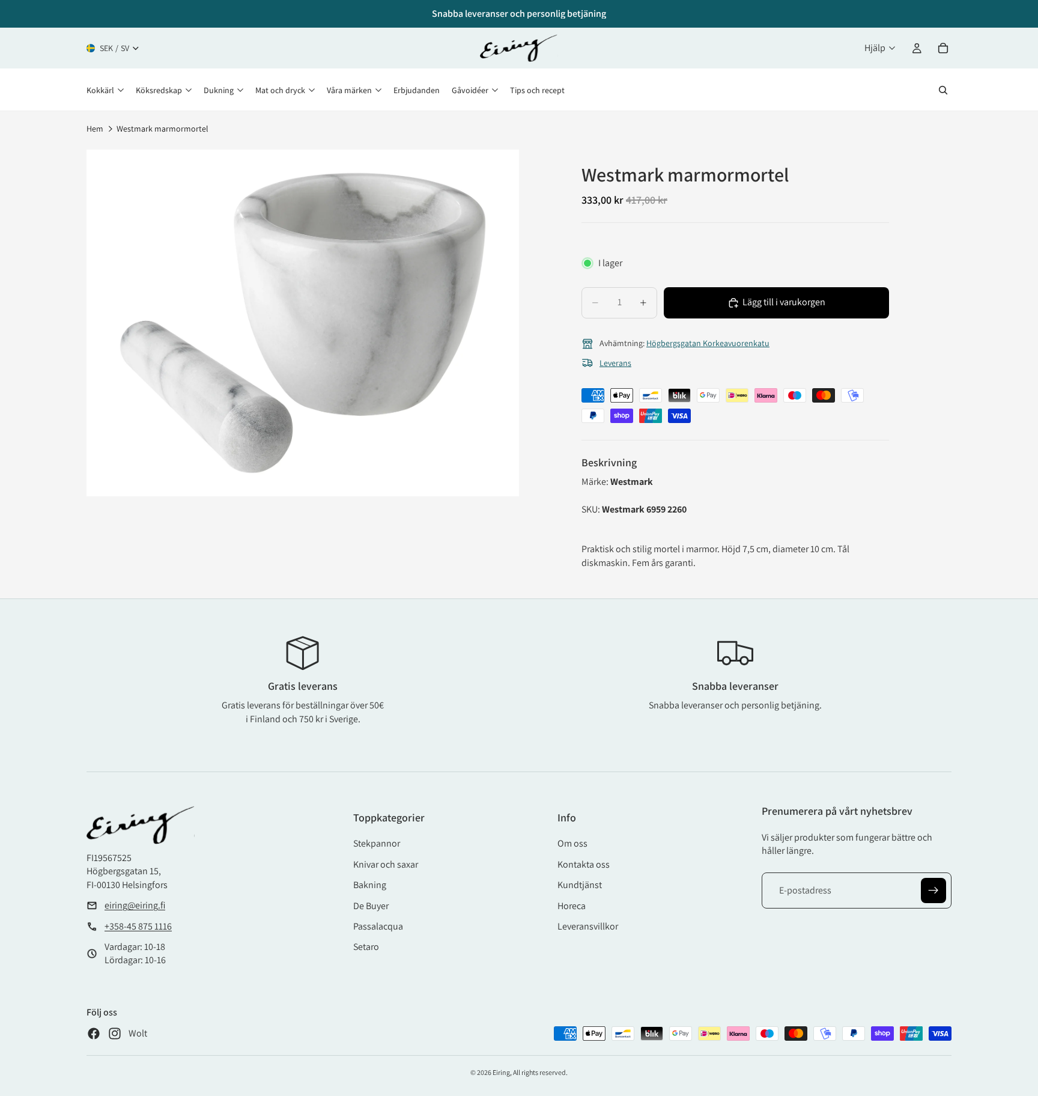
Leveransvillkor (587, 926)
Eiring (501, 1072)
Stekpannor (376, 843)
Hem (94, 128)
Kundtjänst (579, 884)
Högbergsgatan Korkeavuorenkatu (707, 343)
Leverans (615, 363)
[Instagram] (115, 1033)
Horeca (571, 906)
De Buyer (371, 906)
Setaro (366, 946)
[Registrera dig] (933, 890)
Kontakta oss (583, 864)
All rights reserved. (540, 1072)
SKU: (591, 509)
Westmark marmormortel (162, 128)
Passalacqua (378, 926)
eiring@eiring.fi (135, 905)
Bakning (369, 884)
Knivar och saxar (385, 864)
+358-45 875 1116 (138, 926)
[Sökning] (943, 90)
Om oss (572, 843)
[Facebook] (93, 1033)
